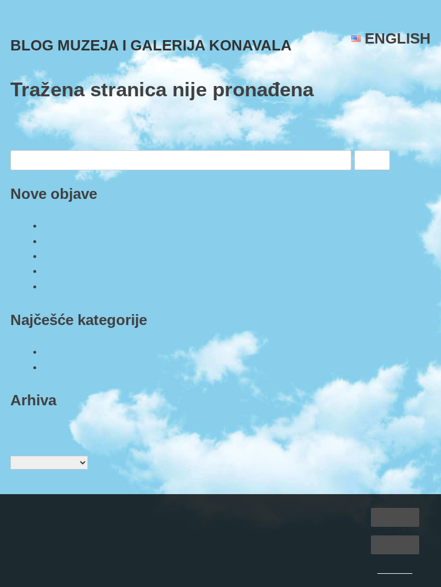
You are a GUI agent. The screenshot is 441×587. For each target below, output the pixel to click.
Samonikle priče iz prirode (98, 367)
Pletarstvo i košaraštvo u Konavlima (118, 255)
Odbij (395, 544)
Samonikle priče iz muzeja (98, 351)
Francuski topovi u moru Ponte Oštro (120, 225)
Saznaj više (394, 570)
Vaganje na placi (77, 286)
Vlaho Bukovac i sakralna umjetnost (119, 240)
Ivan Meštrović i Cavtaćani (99, 270)
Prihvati (395, 517)
